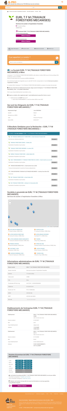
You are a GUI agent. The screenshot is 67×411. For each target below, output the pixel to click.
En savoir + (54, 139)
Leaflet (48, 226)
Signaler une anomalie (39, 48)
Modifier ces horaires (25, 377)
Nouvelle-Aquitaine (30, 11)
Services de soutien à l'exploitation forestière (17, 11)
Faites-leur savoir (27, 378)
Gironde (36, 11)
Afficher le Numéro (25, 35)
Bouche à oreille (26, 48)
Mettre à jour (51, 48)
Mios (40, 11)
